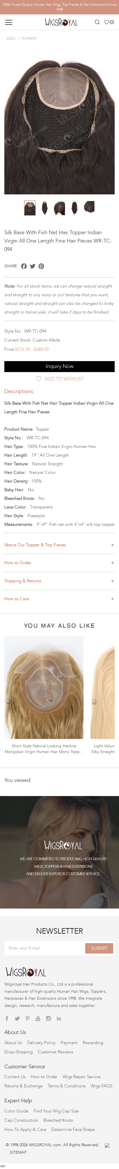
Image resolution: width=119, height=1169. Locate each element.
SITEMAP (18, 1152)
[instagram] (48, 1018)
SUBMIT (99, 948)
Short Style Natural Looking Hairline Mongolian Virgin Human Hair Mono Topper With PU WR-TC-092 (44, 752)
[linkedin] (59, 1018)
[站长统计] (107, 1144)
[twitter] (17, 1018)
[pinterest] (27, 1018)
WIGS (10, 38)
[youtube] (38, 1018)
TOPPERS (29, 38)
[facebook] (7, 1018)
